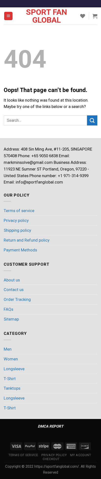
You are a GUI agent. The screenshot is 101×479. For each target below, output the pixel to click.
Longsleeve (14, 368)
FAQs (8, 309)
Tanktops (12, 388)
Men (8, 349)
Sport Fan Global (46, 16)
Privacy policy (16, 220)
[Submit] (92, 120)
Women (11, 358)
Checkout (51, 459)
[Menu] (8, 16)
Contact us (14, 289)
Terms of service (19, 210)
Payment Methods (20, 249)
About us (12, 280)
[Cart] (94, 16)
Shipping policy (17, 230)
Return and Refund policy (27, 240)
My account (80, 455)
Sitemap (11, 319)
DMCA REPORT (50, 426)
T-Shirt (10, 378)
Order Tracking (17, 299)
